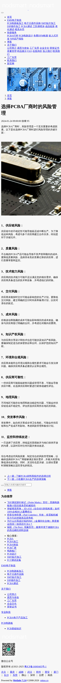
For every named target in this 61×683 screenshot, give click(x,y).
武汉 (29, 672)
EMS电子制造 (14, 20)
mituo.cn (44, 680)
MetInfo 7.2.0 (20, 680)
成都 (21, 672)
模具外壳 (19, 29)
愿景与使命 (23, 48)
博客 (9, 42)
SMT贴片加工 (48, 23)
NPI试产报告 (16, 38)
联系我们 (12, 60)
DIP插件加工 (13, 26)
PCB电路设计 (26, 35)
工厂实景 (34, 48)
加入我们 (47, 51)
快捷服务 (12, 32)
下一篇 (26, 479)
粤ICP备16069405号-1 (35, 666)
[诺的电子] (30, 6)
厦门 (56, 672)
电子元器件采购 (32, 23)
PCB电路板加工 (15, 23)
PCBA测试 (26, 26)
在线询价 (37, 51)
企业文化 (44, 48)
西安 (47, 672)
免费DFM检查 (40, 35)
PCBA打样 (12, 35)
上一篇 (29, 476)
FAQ (29, 51)
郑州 (38, 672)
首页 (9, 17)
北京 (3, 672)
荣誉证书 (54, 48)
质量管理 (12, 51)
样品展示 (22, 51)
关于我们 (12, 45)
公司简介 (12, 48)
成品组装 (50, 26)
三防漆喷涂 (39, 26)
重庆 (12, 672)
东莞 (15, 675)
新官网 (10, 63)
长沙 (6, 675)
